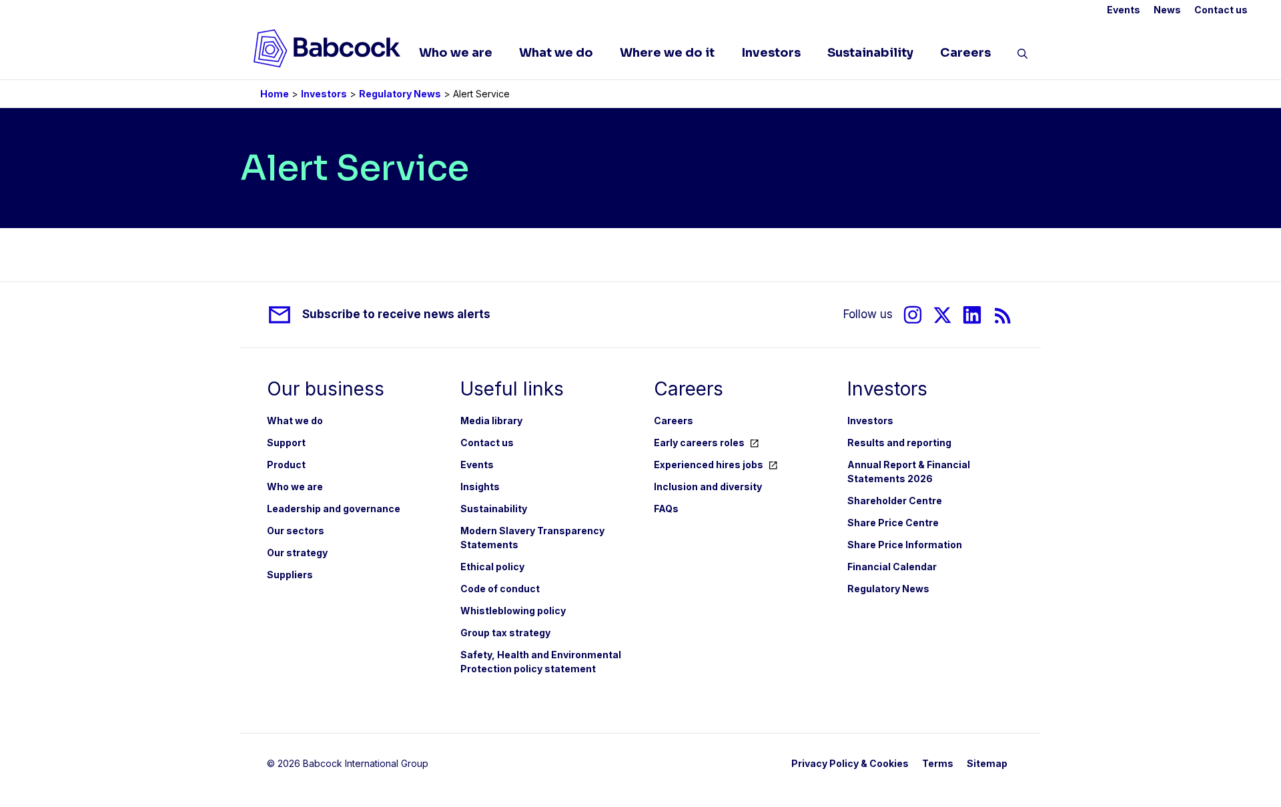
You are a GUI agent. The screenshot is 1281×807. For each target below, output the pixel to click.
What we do (556, 52)
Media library (491, 420)
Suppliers (290, 574)
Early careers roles (699, 442)
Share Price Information (904, 544)
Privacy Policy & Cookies (850, 763)
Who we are (455, 52)
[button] (1022, 56)
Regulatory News (400, 93)
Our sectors (295, 530)
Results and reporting (899, 442)
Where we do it (667, 52)
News (1167, 9)
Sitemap (987, 763)
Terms (937, 763)
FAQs (666, 508)
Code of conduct (500, 588)
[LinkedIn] (972, 315)
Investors (771, 52)
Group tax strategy (505, 632)
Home (274, 93)
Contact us (1221, 9)
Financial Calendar (892, 566)
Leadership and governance (333, 508)
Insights (480, 486)
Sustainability (870, 52)
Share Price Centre (893, 522)
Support (286, 442)
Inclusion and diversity (708, 486)
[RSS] (1003, 315)
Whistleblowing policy (513, 610)
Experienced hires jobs (708, 464)
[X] (942, 315)
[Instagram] (913, 315)
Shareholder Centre (894, 500)
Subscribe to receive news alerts (396, 314)
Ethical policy (492, 566)
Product (286, 464)
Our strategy (297, 552)
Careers (965, 52)
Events (1123, 9)
